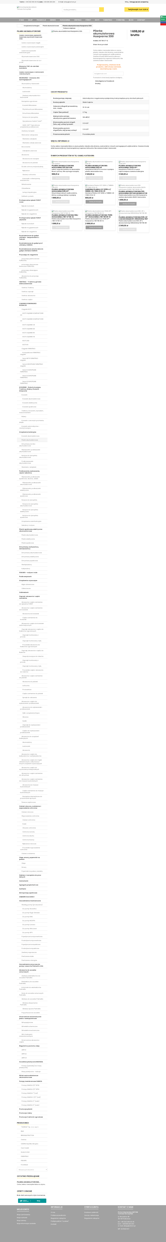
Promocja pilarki (25, 1109)
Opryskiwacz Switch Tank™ (32, 121)
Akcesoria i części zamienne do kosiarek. (30, 609)
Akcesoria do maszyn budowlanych (29, 786)
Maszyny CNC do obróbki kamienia (29, 67)
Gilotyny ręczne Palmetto (31, 1009)
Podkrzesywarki (25, 576)
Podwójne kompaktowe (30, 948)
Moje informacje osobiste (26, 1223)
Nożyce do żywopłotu (30, 117)
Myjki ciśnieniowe (27, 584)
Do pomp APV (27, 932)
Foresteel (120, 20)
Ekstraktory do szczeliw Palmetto (29, 983)
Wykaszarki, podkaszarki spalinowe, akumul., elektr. (29, 478)
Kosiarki (24, 395)
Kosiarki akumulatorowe (31, 399)
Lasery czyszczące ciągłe (30, 43)
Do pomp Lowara (28, 925)
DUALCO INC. (25, 1152)
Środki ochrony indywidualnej (32, 167)
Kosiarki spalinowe (29, 407)
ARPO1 (23, 1050)
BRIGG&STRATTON (27, 1135)
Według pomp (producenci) (31, 905)
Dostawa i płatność (91, 1212)
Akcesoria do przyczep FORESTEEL (29, 277)
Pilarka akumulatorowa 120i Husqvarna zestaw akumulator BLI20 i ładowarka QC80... (133, 193)
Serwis (53, 20)
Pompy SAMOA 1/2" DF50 (30, 1089)
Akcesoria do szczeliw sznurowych (27, 971)
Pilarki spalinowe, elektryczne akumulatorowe (30, 530)
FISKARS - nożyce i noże (28, 572)
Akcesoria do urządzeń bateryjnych (29, 737)
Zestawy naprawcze (29, 952)
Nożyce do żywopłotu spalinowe (29, 516)
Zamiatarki (23, 881)
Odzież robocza (27, 812)
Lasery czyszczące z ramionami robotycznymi (31, 73)
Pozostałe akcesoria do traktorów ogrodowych (30, 646)
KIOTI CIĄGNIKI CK (28, 325)
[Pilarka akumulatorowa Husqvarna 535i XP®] (66, 186)
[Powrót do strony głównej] (19, 25)
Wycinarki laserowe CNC (30, 56)
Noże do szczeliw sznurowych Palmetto (31, 994)
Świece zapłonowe (28, 802)
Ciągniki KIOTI (26, 309)
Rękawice (26, 171)
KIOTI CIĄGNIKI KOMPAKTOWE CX (31, 320)
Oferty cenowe (24, 1191)
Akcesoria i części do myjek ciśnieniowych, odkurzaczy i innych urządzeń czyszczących (30, 762)
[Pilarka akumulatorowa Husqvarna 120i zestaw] (66, 163)
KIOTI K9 (25, 345)
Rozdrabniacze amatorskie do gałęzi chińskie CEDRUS (31, 250)
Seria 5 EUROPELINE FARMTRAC (28, 371)
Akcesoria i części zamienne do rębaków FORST (30, 603)
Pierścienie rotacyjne (29, 960)
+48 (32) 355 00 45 (32, 2)
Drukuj (97, 83)
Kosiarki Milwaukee (29, 105)
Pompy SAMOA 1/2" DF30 (30, 1085)
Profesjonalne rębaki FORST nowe (30, 201)
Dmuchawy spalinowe (29, 561)
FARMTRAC (25, 1156)
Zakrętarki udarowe (29, 151)
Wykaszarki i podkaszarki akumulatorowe (29, 451)
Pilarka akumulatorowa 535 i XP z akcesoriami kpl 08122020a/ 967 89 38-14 (133, 219)
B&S (22, 1131)
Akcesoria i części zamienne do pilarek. (30, 677)
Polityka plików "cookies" (60, 1221)
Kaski (24, 824)
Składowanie (26, 184)
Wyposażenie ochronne (30, 816)
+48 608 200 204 (49, 2)
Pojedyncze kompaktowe (30, 944)
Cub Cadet (25, 1148)
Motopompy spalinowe (28, 893)
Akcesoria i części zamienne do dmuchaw (30, 774)
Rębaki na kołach (27, 206)
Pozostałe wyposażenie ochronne (30, 849)
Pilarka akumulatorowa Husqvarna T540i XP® (130, 167)
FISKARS (24, 1160)
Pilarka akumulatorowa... (28, 1182)
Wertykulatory (26, 565)
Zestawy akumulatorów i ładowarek (30, 96)
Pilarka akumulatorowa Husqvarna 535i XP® (63, 190)
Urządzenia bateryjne (27, 432)
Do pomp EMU (27, 917)
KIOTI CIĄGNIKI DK (28, 329)
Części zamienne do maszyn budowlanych (32, 792)
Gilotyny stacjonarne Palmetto (28, 1004)
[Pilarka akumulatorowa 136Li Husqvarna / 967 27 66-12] (66, 212)
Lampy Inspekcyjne (29, 192)
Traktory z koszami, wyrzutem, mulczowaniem (31, 412)
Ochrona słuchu (28, 836)
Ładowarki (26, 91)
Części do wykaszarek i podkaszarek (30, 732)
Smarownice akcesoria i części (29, 1041)
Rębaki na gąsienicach (29, 210)
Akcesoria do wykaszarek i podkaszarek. (31, 708)
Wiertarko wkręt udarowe (31, 143)
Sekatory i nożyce (27, 525)
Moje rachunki (22, 1217)
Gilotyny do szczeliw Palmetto (32, 999)
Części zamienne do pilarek (32, 693)
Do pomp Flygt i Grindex (31, 913)
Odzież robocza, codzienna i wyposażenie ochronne (30, 807)
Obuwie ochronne (29, 828)
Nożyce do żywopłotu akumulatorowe (28, 456)
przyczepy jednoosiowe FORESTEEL (29, 260)
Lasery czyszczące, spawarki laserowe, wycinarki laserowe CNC (30, 37)
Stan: (95, 45)
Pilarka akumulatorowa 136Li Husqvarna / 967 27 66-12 (65, 216)
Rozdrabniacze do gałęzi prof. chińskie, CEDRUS (31, 244)
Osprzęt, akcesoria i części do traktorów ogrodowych (31, 630)
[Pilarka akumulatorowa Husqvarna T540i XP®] (133, 163)
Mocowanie (25, 147)
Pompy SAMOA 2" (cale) (30, 1101)
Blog (131, 20)
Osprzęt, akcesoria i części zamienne (29, 597)
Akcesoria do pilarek (30, 163)
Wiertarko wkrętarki (29, 139)
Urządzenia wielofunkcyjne (31, 521)
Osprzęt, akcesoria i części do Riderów (31, 651)
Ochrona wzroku (28, 832)
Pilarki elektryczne (28, 539)
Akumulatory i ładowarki (30, 84)
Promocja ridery (25, 1113)
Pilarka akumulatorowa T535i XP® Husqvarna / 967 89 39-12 (98, 216)
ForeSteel (24, 1165)
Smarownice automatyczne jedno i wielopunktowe (30, 1018)
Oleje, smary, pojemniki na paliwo (29, 858)
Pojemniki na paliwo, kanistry (32, 871)
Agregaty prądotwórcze (28, 885)
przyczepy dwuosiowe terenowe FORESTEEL (28, 265)
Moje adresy (21, 1220)
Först (88, 20)
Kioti (97, 20)
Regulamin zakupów (58, 1218)
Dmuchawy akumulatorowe (31, 553)
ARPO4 (24, 1058)
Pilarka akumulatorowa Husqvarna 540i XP (96, 167)
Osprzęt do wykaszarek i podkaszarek (30, 726)
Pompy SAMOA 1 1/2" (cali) (31, 1097)
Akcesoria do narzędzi (30, 159)
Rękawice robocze (29, 844)
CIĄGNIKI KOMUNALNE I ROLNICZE (28, 304)
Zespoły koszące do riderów (32, 656)
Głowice (25, 717)
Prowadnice (26, 689)
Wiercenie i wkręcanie (29, 135)
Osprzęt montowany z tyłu (31, 641)
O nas (21, 20)
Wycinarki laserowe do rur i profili (30, 61)
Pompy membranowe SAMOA (30, 1081)
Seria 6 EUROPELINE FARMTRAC (28, 377)
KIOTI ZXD (25, 341)
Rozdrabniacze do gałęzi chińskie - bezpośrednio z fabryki (29, 237)
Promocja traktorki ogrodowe (31, 1117)
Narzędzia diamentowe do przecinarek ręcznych (31, 797)
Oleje (23, 863)
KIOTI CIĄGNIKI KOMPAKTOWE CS (31, 314)
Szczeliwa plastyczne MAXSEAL (31, 1062)
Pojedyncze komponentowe (31, 936)
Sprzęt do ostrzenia (29, 697)
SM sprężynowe (27, 1022)
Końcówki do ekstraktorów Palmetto (30, 988)
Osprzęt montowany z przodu (29, 636)
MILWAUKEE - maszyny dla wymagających (29, 79)
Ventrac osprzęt (27, 291)
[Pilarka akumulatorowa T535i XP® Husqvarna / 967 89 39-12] (100, 212)
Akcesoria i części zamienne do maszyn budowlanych (30, 780)
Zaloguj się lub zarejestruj (139, 2)
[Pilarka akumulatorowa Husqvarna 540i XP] (100, 163)
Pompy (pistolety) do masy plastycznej (30, 1067)
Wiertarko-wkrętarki (28, 467)
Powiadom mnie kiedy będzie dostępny (107, 77)
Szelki (24, 721)
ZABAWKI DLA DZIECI (26, 897)
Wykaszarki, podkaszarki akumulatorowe (30, 484)
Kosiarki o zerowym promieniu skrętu (31, 421)
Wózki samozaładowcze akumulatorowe (28, 1076)
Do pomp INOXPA (28, 921)
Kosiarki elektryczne (29, 403)
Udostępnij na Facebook (104, 81)
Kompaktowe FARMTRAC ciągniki (30, 353)
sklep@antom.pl (70, 2)
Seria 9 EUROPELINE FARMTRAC (28, 382)
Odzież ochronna (28, 820)
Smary (23, 867)
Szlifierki (22, 889)
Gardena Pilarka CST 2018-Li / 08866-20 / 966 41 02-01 (98, 190)
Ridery (23, 416)
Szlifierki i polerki (27, 196)
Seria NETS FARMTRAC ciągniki (29, 359)
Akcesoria (25, 155)
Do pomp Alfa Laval (29, 928)
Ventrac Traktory (27, 288)
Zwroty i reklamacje (91, 1215)
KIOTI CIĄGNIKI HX (28, 337)
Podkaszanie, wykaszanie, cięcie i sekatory (29, 472)
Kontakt (141, 20)
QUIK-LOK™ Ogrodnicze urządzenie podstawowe (30, 126)
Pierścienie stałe (27, 956)
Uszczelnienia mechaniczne (30, 901)
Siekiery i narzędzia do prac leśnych (30, 876)
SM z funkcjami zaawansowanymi (26, 1035)
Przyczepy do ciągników (28, 255)
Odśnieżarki (24, 592)
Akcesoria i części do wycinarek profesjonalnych (29, 768)
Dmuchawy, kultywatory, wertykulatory (29, 548)
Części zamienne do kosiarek (28, 619)
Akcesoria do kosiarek (30, 614)
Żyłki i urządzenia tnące (31, 713)
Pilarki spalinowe (27, 543)
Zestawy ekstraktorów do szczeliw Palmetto (29, 977)
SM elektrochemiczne (29, 1026)
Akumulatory (27, 88)
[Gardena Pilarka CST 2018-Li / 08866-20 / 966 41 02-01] (100, 186)
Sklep (30, 20)
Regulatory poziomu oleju (29, 1046)
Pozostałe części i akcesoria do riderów (31, 671)
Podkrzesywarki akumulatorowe (26, 462)
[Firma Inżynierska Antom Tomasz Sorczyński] (38, 11)
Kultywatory (25, 568)
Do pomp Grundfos (29, 909)
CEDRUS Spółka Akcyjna (29, 1144)
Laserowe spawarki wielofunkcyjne (27, 52)
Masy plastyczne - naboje (31, 1071)
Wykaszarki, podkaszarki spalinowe (30, 495)
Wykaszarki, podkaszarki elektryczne (30, 489)
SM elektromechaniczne (30, 1030)
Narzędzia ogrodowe (29, 101)
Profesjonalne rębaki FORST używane (30, 219)
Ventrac (78, 20)
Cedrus (23, 1139)
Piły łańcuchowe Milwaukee (32, 109)
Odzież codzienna (28, 853)
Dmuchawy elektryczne (30, 557)
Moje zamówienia (23, 1215)
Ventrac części (26, 299)
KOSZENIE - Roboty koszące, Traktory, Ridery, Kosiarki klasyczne (30, 389)
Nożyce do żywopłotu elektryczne (29, 511)
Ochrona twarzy (28, 840)
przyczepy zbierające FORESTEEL (28, 271)
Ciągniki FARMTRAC (28, 349)
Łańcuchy (25, 685)
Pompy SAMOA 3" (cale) (30, 1105)
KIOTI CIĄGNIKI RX (28, 333)
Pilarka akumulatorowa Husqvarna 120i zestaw (63, 167)
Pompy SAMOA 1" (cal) (29, 1093)
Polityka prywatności (58, 1215)
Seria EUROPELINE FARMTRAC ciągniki (31, 365)
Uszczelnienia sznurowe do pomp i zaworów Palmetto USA (31, 965)
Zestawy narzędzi (27, 131)
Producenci (23, 1123)
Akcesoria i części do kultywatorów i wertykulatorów (30, 755)
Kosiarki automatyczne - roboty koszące (29, 427)
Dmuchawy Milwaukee (30, 113)
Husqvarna (65, 20)
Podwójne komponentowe (31, 940)
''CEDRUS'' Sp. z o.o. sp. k (29, 1127)
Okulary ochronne (29, 174)
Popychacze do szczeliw (30, 1013)
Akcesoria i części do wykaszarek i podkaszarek (29, 702)
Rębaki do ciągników (29, 214)
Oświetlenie (25, 188)
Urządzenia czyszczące (28, 580)
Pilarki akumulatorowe (29, 440)
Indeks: (96, 41)
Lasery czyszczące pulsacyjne (32, 47)
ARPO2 (24, 1054)
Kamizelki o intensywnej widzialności (30, 179)
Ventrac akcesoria (28, 295)
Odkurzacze (26, 588)
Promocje (41, 20)
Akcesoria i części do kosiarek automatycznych (31, 624)
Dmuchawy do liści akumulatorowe (27, 445)
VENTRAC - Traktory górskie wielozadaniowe (30, 283)
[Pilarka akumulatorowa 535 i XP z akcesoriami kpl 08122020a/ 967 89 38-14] (133, 213)
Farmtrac (107, 20)
